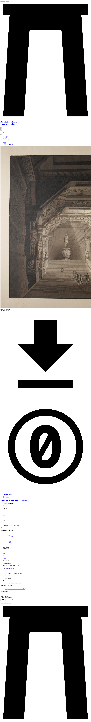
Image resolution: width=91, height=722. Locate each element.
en (3, 132)
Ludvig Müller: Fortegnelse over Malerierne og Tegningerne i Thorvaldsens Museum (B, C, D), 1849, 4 (25, 588)
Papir (9, 535)
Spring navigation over (4, 1)
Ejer (4, 567)
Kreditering (5, 137)
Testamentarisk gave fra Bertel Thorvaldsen (13, 573)
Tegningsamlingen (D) (17, 525)
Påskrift (4, 558)
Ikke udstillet (7, 510)
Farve (9, 536)
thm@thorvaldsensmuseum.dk (6, 597)
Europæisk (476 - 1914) (14, 565)
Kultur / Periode (6, 565)
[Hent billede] (45, 400)
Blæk (12, 536)
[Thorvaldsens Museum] (45, 663)
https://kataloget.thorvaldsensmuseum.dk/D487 (12, 583)
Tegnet (9, 542)
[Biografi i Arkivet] (3, 497)
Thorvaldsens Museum (7, 141)
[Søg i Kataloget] (0, 128)
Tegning (4, 505)
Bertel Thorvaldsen (6, 139)
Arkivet (4, 142)
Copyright (5, 138)
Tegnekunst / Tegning (7, 563)
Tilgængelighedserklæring (8, 144)
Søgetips (4, 143)
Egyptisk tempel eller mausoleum (14, 500)
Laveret (9, 541)
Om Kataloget (5, 136)
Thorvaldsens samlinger (7, 525)
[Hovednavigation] (0, 134)
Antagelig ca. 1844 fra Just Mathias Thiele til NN (15, 589)
